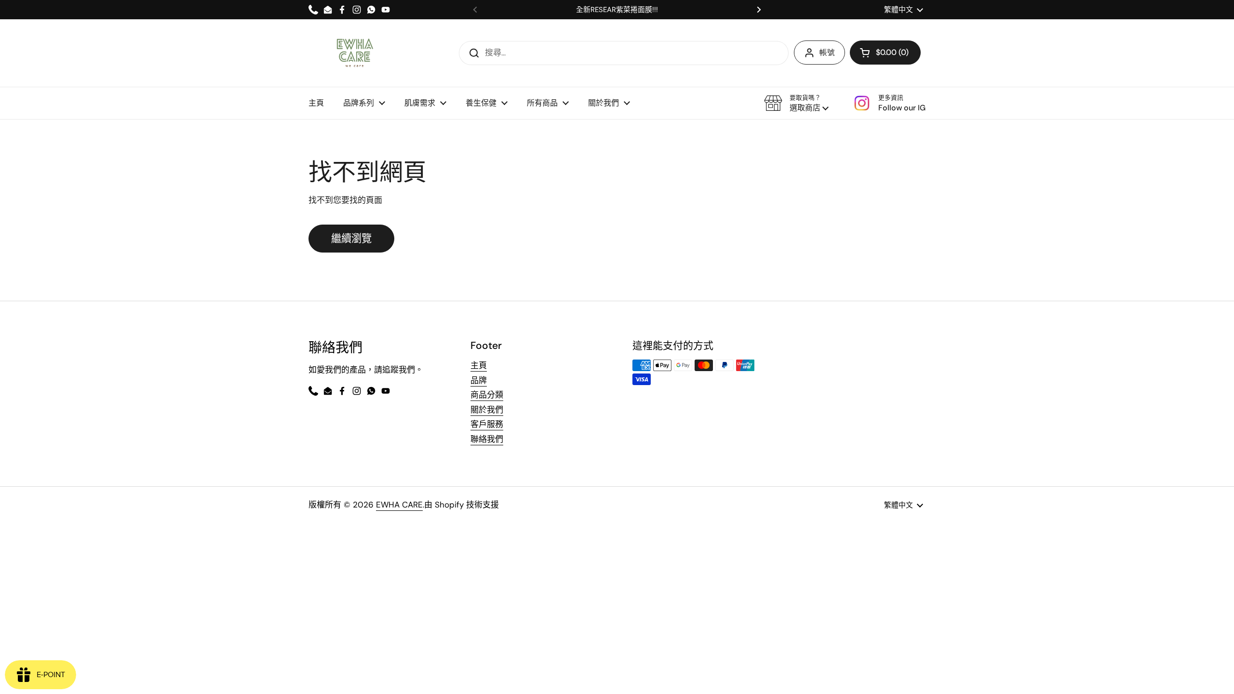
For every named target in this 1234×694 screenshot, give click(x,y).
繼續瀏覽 (351, 238)
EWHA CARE (399, 504)
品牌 (478, 380)
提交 (471, 53)
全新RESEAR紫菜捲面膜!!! (617, 9)
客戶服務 (486, 424)
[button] (796, 103)
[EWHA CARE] (354, 53)
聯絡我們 (486, 439)
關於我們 (486, 409)
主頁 (478, 365)
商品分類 (486, 394)
